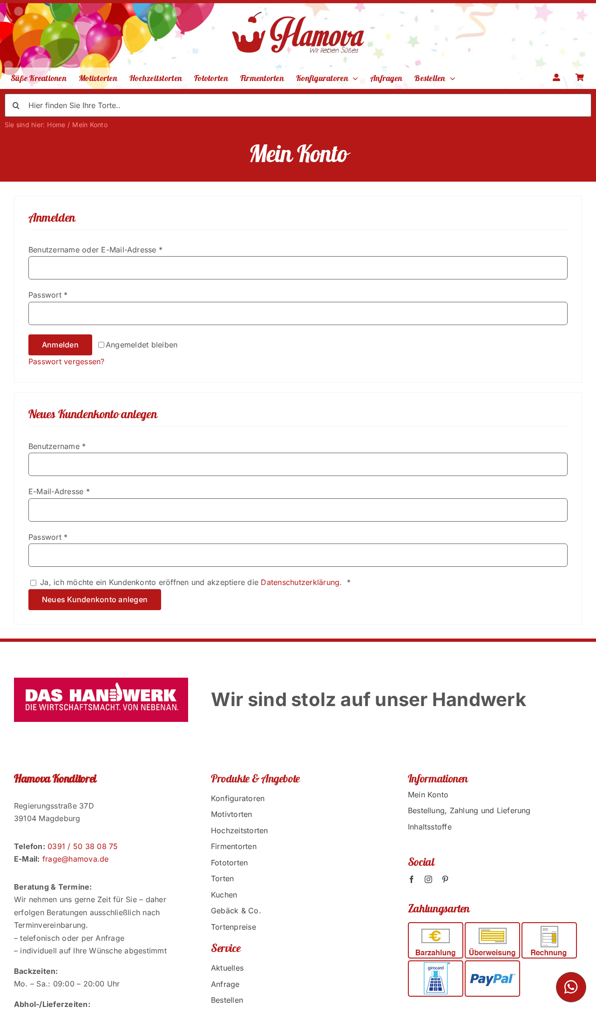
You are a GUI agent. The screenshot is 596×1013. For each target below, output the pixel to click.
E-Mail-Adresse (59, 491)
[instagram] (428, 879)
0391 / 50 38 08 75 (82, 846)
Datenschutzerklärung (300, 582)
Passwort (48, 294)
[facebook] (411, 879)
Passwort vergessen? (66, 361)
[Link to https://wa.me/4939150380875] (571, 987)
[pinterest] (445, 879)
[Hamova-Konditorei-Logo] (298, 6)
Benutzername (57, 446)
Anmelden (60, 344)
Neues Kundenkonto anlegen (95, 599)
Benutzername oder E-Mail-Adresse (95, 249)
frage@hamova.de (75, 858)
